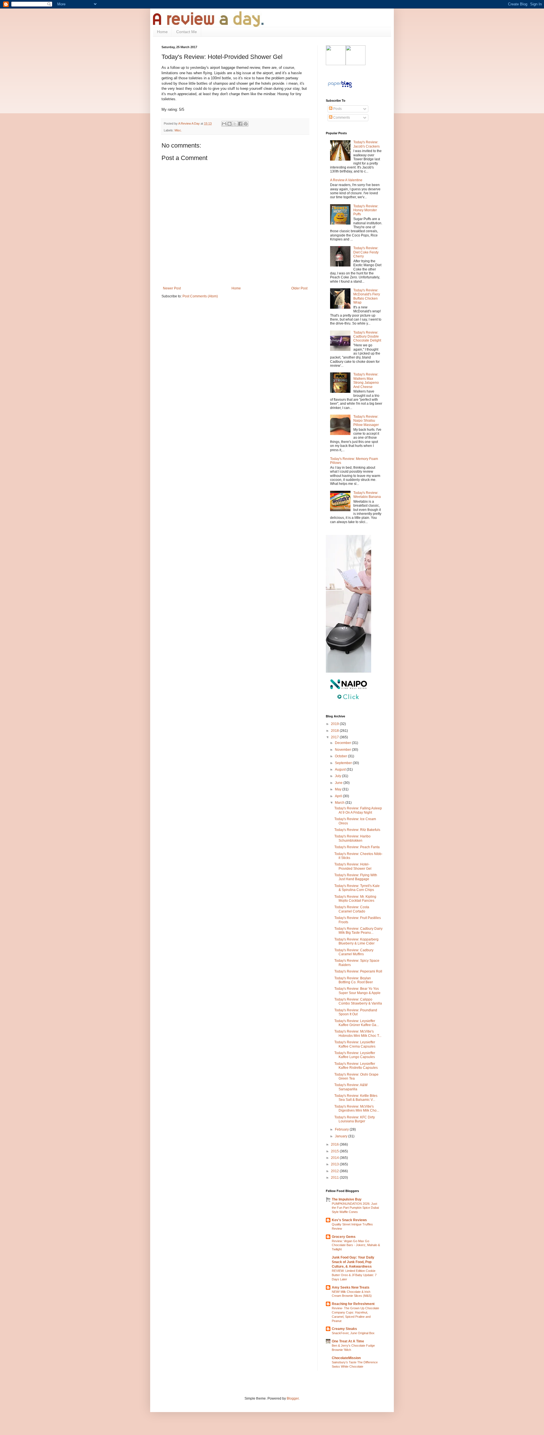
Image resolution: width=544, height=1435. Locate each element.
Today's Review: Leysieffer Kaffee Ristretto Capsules (356, 1066)
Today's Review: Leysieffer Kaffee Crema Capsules (354, 1044)
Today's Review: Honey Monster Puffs (365, 210)
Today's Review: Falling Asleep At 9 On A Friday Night (358, 810)
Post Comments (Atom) (200, 296)
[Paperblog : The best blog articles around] (340, 88)
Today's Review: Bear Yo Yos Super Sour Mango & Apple (357, 991)
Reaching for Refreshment (353, 1304)
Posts (337, 109)
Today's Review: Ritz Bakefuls (357, 830)
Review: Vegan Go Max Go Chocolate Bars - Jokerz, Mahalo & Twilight (356, 1245)
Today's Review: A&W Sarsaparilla (350, 1087)
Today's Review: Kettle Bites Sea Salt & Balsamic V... (355, 1098)
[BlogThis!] (229, 124)
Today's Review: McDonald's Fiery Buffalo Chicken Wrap (366, 296)
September (344, 763)
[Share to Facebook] (240, 124)
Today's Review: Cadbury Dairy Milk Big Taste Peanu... (358, 931)
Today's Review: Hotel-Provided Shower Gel (352, 866)
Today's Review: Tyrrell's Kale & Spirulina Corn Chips (357, 888)
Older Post (299, 288)
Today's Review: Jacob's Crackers (366, 144)
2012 (335, 1171)
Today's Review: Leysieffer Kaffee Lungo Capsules (354, 1055)
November (343, 750)
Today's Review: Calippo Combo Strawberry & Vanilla (358, 1001)
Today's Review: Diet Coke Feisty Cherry (366, 252)
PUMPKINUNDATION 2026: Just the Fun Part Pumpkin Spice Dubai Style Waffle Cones (355, 1208)
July (338, 776)
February (342, 1129)
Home (162, 31)
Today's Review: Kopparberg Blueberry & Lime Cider (356, 941)
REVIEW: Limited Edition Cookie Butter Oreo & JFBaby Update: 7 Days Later (354, 1275)
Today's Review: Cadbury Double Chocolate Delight (367, 337)
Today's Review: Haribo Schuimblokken (352, 838)
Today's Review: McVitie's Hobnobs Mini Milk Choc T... (357, 1033)
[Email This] (224, 124)
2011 (335, 1178)
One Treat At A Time (348, 1341)
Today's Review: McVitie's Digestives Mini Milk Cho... (356, 1108)
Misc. (178, 130)
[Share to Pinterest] (245, 124)
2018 (335, 731)
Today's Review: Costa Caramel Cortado (351, 909)
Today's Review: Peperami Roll (358, 971)
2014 (335, 1158)
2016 (335, 1144)
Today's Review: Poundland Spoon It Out (355, 1012)
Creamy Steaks (344, 1329)
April (339, 796)
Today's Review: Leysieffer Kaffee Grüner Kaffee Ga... (356, 1023)
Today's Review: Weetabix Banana (367, 495)
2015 (335, 1151)
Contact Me (186, 31)
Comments (341, 118)
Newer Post (172, 288)
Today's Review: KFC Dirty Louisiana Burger (354, 1119)
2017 (335, 737)
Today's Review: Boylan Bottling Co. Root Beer (353, 980)
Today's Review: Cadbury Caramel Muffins (353, 952)
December (343, 743)
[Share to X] (235, 124)
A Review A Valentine (346, 180)
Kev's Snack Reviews (349, 1220)
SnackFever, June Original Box (353, 1333)
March (340, 803)
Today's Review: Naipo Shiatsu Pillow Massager (366, 421)
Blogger (293, 1398)
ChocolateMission (346, 1358)
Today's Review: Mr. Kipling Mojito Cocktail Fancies (355, 899)
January (341, 1136)
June (339, 783)
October (341, 756)
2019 (335, 724)
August (341, 769)
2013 (335, 1164)
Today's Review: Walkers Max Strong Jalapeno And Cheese (366, 380)
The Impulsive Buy (347, 1199)
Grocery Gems (344, 1237)
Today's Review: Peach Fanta (357, 847)
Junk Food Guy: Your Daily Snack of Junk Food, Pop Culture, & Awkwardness (353, 1261)
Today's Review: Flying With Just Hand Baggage (355, 877)
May (338, 789)
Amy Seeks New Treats (350, 1287)
